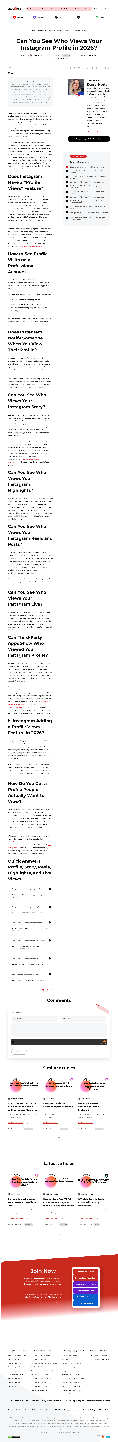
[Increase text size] (9, 73)
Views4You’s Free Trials (17, 1351)
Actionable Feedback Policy (98, 1401)
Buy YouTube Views (33, 8)
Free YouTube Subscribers (17, 1355)
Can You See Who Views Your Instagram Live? (87, 197)
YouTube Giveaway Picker (40, 1390)
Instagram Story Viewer (69, 1355)
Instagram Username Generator (72, 1386)
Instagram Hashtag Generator (71, 1367)
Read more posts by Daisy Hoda (89, 139)
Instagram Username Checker (71, 1390)
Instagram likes (33, 842)
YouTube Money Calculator (40, 1355)
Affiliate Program (22, 1401)
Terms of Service (15, 1410)
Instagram (66, 55)
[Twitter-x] (92, 131)
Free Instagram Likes (15, 1371)
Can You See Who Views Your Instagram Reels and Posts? (89, 192)
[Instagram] (97, 131)
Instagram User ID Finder (70, 1382)
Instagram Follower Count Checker (73, 1378)
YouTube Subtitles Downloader (42, 1378)
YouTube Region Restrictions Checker (44, 1363)
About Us (35, 1401)
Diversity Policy (89, 1410)
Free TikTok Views (14, 1386)
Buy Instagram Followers (83, 8)
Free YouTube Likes (14, 1363)
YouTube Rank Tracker (39, 1386)
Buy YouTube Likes (67, 8)
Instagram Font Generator (70, 1375)
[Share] (27, 1123)
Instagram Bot (66, 1394)
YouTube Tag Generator (39, 1375)
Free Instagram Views (15, 1375)
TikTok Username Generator (99, 1359)
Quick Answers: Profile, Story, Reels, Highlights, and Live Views (88, 218)
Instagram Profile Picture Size (71, 1363)
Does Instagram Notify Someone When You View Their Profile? (88, 177)
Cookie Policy (45, 1410)
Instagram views (17, 842)
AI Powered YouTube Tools (42, 1351)
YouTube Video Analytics (39, 1359)
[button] (109, 17)
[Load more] (59, 1138)
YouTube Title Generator (39, 1367)
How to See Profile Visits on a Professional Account (86, 171)
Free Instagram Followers (16, 1367)
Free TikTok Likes (14, 1382)
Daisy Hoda (97, 84)
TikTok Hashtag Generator (99, 1355)
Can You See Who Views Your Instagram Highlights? (85, 187)
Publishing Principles (75, 1401)
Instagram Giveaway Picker (70, 1371)
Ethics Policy (104, 1410)
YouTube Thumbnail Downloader (42, 1371)
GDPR (57, 1410)
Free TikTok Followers (15, 1378)
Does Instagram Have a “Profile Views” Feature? (88, 167)
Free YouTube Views (15, 1359)
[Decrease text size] (12, 73)
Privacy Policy (31, 1410)
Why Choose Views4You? (52, 1401)
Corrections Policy (71, 1410)
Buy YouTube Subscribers (50, 8)
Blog (40, 30)
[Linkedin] (88, 131)
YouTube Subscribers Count (40, 1382)
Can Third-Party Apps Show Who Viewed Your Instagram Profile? (87, 202)
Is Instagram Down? (68, 1359)
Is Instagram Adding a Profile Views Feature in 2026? (87, 207)
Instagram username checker (21, 707)
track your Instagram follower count (33, 246)
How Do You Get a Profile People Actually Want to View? (89, 213)
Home (34, 30)
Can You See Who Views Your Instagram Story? (88, 182)
